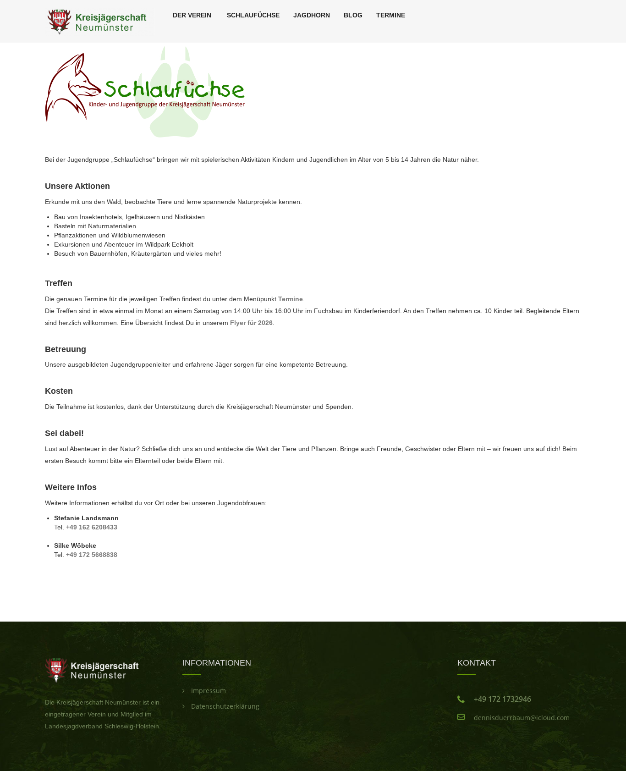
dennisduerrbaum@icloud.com (522, 717)
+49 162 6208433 (91, 527)
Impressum (208, 690)
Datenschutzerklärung (225, 706)
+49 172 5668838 (91, 554)
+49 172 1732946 (502, 699)
